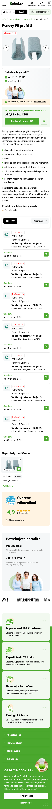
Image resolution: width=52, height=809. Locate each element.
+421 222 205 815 (15, 558)
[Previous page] (6, 48)
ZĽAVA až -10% (18, 233)
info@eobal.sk (14, 545)
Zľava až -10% (10, 33)
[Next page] (46, 48)
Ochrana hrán (14, 19)
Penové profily (28, 19)
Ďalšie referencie (14, 520)
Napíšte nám (40, 101)
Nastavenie (26, 803)
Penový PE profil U (43, 19)
